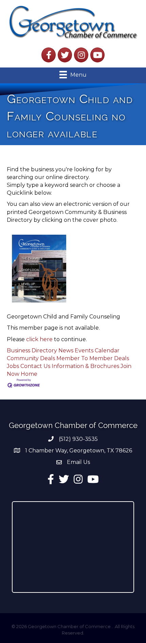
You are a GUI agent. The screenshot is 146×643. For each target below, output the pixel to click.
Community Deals (31, 358)
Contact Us (35, 366)
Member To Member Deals (92, 358)
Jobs (13, 366)
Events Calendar (97, 350)
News (65, 350)
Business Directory (32, 350)
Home (29, 374)
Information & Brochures (85, 366)
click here (39, 339)
